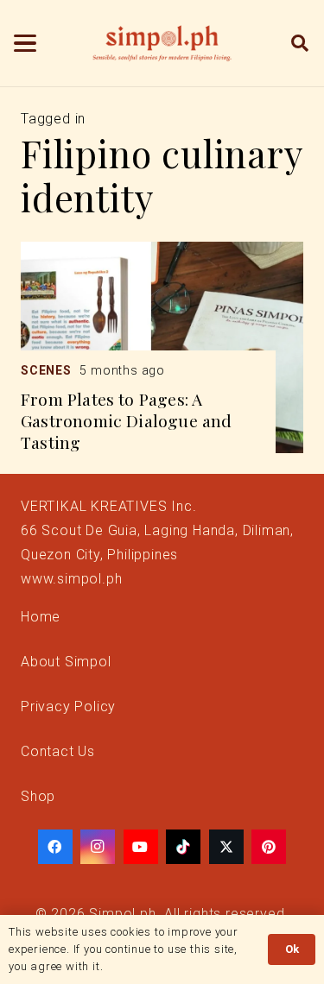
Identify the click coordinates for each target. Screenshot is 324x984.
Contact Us (58, 751)
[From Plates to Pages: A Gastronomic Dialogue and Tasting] (162, 347)
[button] (25, 43)
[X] (226, 846)
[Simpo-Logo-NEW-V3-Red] (162, 43)
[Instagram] (97, 846)
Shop (38, 796)
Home (40, 617)
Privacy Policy (68, 706)
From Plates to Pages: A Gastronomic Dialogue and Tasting (126, 420)
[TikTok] (183, 846)
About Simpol (66, 661)
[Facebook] (55, 846)
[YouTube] (141, 846)
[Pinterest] (268, 846)
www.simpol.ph (71, 579)
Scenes (46, 370)
